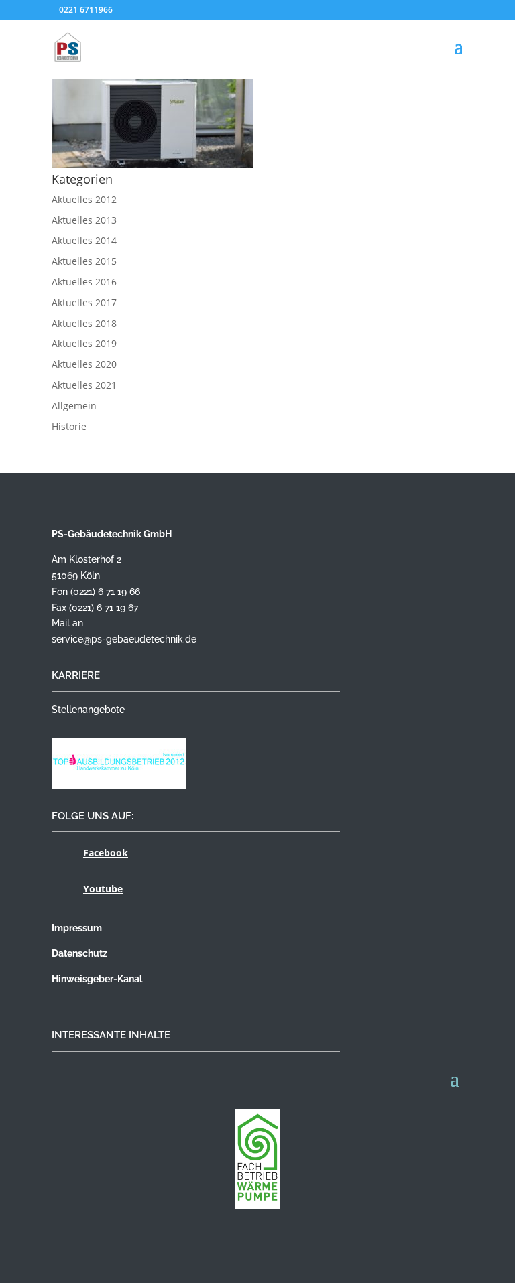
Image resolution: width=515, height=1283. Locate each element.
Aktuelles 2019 (84, 343)
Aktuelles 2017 (84, 302)
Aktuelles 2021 (84, 385)
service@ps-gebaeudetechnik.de (124, 639)
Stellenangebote (88, 709)
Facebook (105, 852)
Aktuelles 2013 (84, 220)
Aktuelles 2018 (84, 323)
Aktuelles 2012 (84, 199)
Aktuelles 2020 (84, 364)
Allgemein (74, 405)
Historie (69, 426)
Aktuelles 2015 (84, 261)
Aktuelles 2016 (84, 281)
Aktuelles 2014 (84, 240)
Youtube (103, 888)
